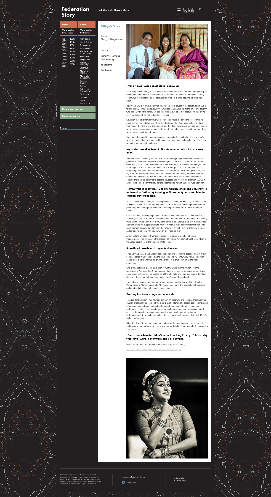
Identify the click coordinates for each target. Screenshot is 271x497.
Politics (83, 86)
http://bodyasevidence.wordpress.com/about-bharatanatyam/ (153, 349)
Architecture (85, 39)
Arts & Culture (86, 42)
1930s (72, 39)
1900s (64, 60)
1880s (64, 53)
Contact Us (180, 478)
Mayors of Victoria (84, 72)
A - (176, 19)
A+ (183, 19)
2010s (72, 64)
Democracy (85, 45)
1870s (64, 50)
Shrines (83, 97)
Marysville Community (85, 77)
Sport (82, 101)
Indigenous (85, 60)
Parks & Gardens (84, 82)
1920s (64, 66)
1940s (72, 42)
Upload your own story (73, 109)
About (83, 24)
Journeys (84, 68)
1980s (72, 55)
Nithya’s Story (120, 10)
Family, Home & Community (86, 52)
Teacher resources (71, 116)
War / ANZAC (85, 104)
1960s (72, 48)
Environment (85, 48)
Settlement (84, 94)
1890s (64, 57)
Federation (84, 57)
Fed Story (103, 10)
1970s (72, 51)
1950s (72, 45)
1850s (64, 44)
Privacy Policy (181, 480)
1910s (64, 63)
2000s (72, 61)
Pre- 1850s (64, 40)
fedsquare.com (132, 482)
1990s (72, 58)
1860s (64, 47)
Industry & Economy (84, 64)
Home (65, 24)
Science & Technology (85, 90)
